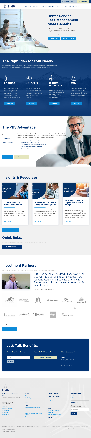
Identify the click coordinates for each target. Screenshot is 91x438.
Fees (26, 405)
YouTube (73, 398)
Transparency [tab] (6, 138)
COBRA (26, 402)
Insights (49, 398)
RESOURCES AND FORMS (11, 229)
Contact (77, 6)
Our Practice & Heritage (53, 410)
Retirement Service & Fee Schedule (33, 411)
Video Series (51, 403)
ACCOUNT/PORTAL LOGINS (68, 1)
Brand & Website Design (7, 431)
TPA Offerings (54, 38)
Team (66, 6)
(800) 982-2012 (67, 365)
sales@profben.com (68, 360)
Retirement (27, 395)
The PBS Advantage (29, 6)
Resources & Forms (50, 6)
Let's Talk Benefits (22, 156)
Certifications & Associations (54, 414)
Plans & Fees (40, 6)
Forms (49, 405)
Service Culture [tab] (6, 135)
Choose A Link (11, 247)
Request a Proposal (45, 357)
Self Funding (28, 398)
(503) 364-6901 (5, 414)
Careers (71, 6)
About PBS (60, 6)
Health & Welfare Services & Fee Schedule (32, 408)
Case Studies (51, 400)
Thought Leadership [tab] (7, 142)
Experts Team (51, 412)
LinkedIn (72, 395)
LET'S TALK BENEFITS (82, 1)
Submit (10, 362)
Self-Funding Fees (29, 416)
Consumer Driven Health (30, 400)
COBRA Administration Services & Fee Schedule (33, 414)
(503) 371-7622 (5, 412)
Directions (4, 406)
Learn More (8, 156)
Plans (27, 393)
